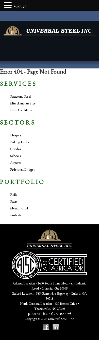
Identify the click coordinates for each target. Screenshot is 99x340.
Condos (15, 149)
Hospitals (16, 135)
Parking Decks (19, 142)
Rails (13, 194)
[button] (8, 6)
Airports (15, 162)
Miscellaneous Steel (23, 103)
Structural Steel (20, 96)
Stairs (13, 201)
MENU (19, 6)
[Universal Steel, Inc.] (49, 30)
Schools (15, 155)
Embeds (15, 215)
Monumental (19, 208)
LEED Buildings (21, 110)
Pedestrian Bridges (22, 169)
